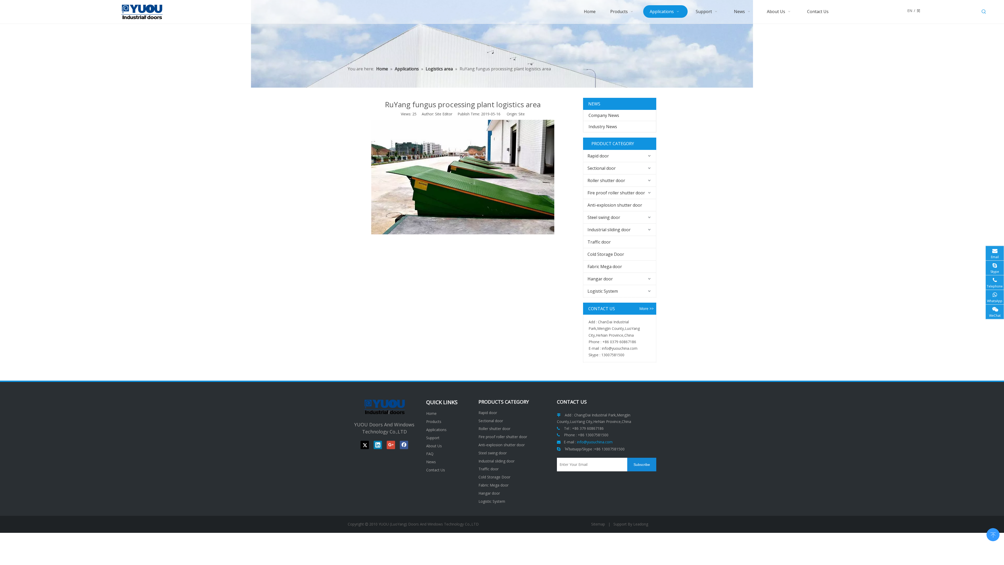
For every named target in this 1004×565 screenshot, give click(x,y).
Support (433, 437)
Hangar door (600, 279)
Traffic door (599, 242)
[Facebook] (404, 445)
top (993, 534)
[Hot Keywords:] (984, 12)
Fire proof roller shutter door (616, 193)
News (431, 461)
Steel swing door (603, 217)
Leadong (640, 524)
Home (431, 413)
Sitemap (598, 524)
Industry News (603, 126)
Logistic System (602, 291)
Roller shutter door (606, 180)
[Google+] (391, 445)
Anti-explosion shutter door (614, 205)
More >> (646, 308)
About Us (434, 445)
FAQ (429, 453)
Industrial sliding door (609, 230)
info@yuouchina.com (619, 348)
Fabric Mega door (604, 266)
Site (521, 113)
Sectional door (601, 168)
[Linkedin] (378, 445)
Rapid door (598, 156)
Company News (604, 115)
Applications (436, 429)
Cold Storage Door (605, 254)
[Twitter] (365, 445)
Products (433, 421)
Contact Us (435, 469)
